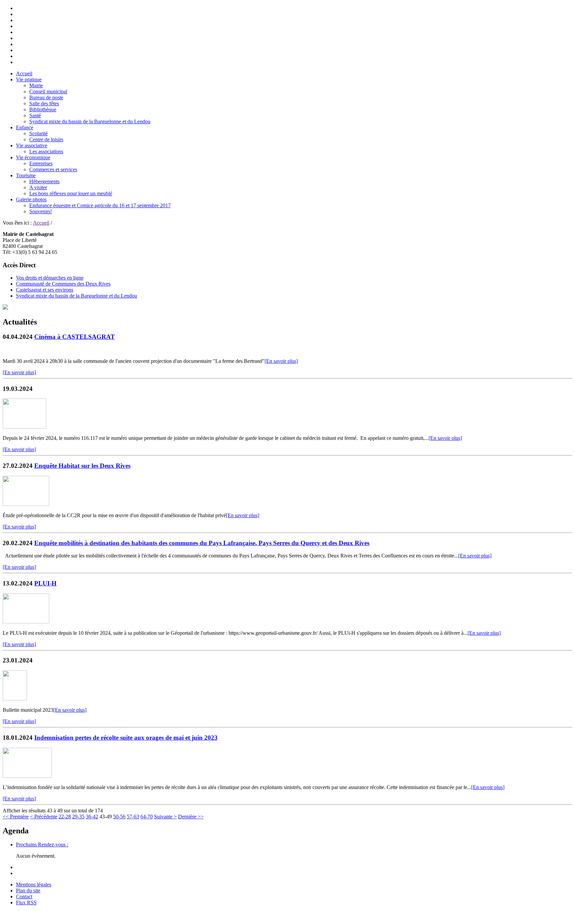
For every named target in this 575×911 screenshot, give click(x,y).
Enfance (24, 127)
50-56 (119, 816)
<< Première (16, 816)
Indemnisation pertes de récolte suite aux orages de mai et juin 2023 (126, 737)
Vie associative (31, 145)
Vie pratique (29, 79)
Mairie (36, 85)
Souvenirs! (40, 211)
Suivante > (165, 816)
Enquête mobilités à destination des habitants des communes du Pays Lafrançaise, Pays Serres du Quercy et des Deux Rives (201, 542)
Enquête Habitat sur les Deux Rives (82, 465)
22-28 (65, 816)
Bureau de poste (46, 97)
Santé (35, 115)
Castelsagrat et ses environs (44, 290)
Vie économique (33, 157)
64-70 (146, 816)
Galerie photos (31, 199)
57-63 (133, 816)
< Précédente (43, 816)
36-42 (92, 816)
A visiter (38, 187)
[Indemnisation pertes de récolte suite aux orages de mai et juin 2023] (27, 776)
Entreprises (41, 163)
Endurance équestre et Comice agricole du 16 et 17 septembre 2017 (100, 205)
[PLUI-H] (26, 621)
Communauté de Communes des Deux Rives (63, 284)
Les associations (46, 151)
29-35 (78, 816)
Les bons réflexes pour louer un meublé (70, 193)
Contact (24, 896)
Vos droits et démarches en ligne (50, 278)
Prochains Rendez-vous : (42, 844)
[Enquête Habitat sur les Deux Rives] (26, 504)
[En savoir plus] (281, 361)
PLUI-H (45, 583)
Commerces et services (53, 169)
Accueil (24, 73)
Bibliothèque (42, 109)
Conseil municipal (48, 91)
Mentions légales (33, 884)
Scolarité (38, 133)
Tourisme (26, 175)
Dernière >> (191, 816)
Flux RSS (26, 902)
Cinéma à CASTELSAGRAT (74, 336)
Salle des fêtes (44, 103)
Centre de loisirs (46, 139)
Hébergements (44, 181)
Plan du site (28, 890)
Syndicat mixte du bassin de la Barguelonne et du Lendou (89, 121)
